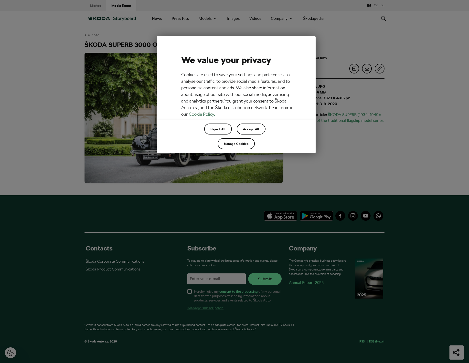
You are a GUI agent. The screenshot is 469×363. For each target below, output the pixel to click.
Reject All (218, 129)
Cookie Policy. (202, 114)
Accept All (251, 129)
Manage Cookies (236, 143)
